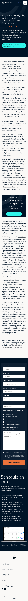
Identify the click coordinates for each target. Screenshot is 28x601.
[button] (25, 3)
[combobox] (19, 3)
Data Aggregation (10, 414)
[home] (6, 3)
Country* (6, 403)
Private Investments (10, 419)
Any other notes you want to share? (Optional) (12, 428)
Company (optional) (9, 388)
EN (20, 3)
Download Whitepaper (14, 214)
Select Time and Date (14, 462)
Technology (5, 27)
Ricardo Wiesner (16, 27)
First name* (6, 365)
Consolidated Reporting (11, 416)
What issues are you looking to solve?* (13, 411)
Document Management (12, 422)
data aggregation (9, 187)
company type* (7, 395)
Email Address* (8, 380)
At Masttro (5, 302)
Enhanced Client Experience (13, 424)
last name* (6, 373)
